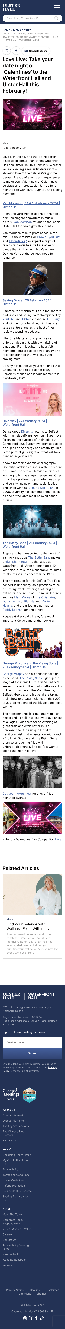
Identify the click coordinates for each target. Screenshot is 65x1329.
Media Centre (22, 30)
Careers (7, 1234)
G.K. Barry (53, 319)
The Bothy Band (39, 557)
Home (6, 30)
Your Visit (8, 1149)
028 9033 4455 (44, 1311)
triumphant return (17, 561)
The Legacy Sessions (16, 1126)
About (6, 1209)
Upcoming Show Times (17, 1155)
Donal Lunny (11, 601)
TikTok (26, 319)
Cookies (35, 1290)
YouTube (9, 319)
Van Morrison (23, 222)
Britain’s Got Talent (41, 487)
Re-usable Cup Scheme (17, 1191)
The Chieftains (45, 597)
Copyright (25, 1293)
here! (58, 839)
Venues (7, 1265)
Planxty (29, 601)
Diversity (27, 431)
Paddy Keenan (13, 609)
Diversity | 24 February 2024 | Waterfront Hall (25, 422)
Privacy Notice (15, 1290)
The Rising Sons (31, 678)
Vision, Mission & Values (17, 1229)
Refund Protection (14, 1185)
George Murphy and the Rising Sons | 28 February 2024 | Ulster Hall (30, 665)
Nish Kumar (10, 1140)
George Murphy (13, 674)
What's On (9, 1109)
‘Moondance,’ (18, 241)
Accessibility (10, 1169)
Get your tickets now (17, 793)
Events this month (14, 1120)
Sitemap (42, 1293)
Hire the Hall (10, 1254)
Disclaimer (52, 1290)
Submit (32, 1053)
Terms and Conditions (16, 1174)
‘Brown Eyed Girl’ (48, 237)
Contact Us (9, 1239)
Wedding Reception (15, 1259)
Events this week (13, 1115)
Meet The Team (12, 1214)
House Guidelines (13, 1180)
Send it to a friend (38, 50)
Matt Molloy (22, 597)
